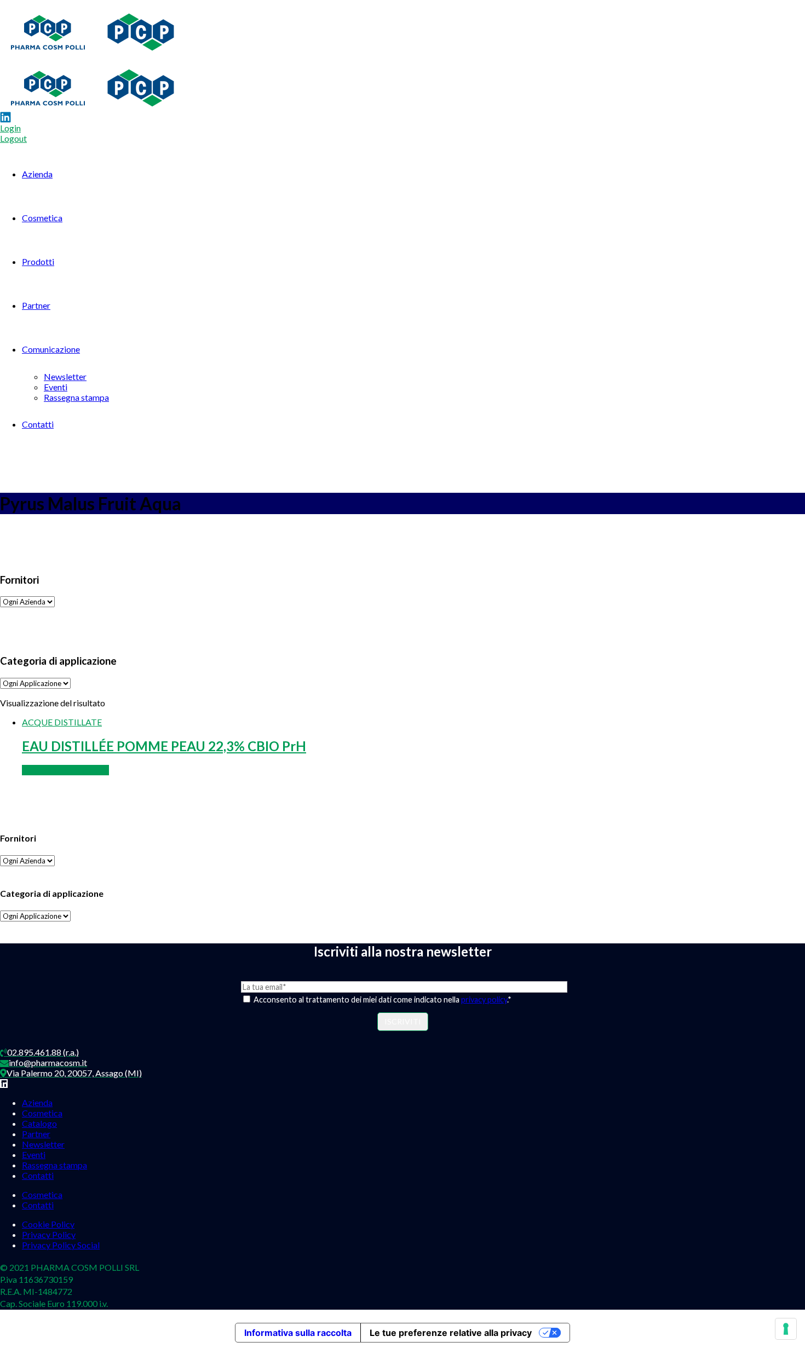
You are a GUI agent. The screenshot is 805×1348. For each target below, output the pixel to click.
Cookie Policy (48, 1224)
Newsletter (65, 376)
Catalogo (39, 1123)
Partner (36, 305)
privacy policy (484, 999)
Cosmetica (42, 217)
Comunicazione (51, 349)
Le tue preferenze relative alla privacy (451, 1332)
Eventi (55, 387)
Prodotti (38, 261)
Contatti (38, 424)
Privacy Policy (49, 1234)
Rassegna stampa (76, 397)
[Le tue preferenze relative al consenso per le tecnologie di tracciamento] (785, 1328)
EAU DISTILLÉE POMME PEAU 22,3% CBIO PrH (164, 746)
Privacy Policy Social (61, 1245)
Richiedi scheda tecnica (65, 770)
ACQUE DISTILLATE (62, 722)
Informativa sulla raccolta (298, 1332)
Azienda (37, 174)
